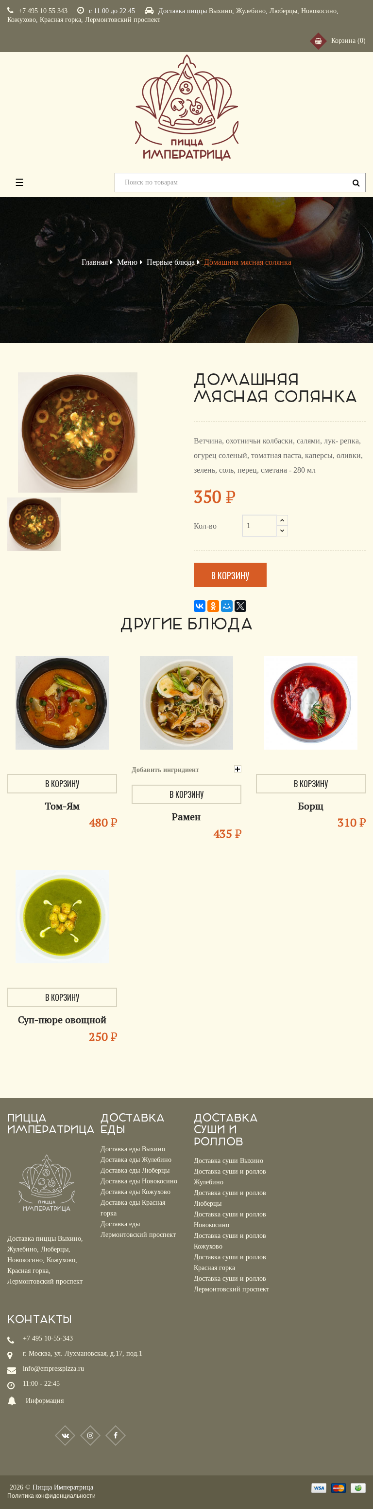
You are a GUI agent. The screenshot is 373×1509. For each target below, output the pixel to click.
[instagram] (90, 1435)
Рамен (186, 816)
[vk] (65, 1435)
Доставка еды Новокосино (139, 1181)
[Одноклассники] (213, 606)
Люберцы (283, 11)
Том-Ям (62, 805)
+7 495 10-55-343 (48, 1338)
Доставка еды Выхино (133, 1149)
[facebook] (115, 1435)
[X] (240, 606)
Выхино (220, 11)
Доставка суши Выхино (228, 1160)
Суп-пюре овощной (62, 1019)
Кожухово (21, 19)
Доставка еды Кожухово (135, 1192)
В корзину (230, 575)
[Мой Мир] (227, 606)
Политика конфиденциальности (51, 1495)
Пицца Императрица (63, 1487)
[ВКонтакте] (199, 606)
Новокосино (319, 11)
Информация (45, 1400)
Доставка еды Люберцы (135, 1170)
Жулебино (251, 11)
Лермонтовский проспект (122, 19)
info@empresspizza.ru (53, 1368)
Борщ (310, 805)
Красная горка (60, 19)
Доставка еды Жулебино (136, 1159)
